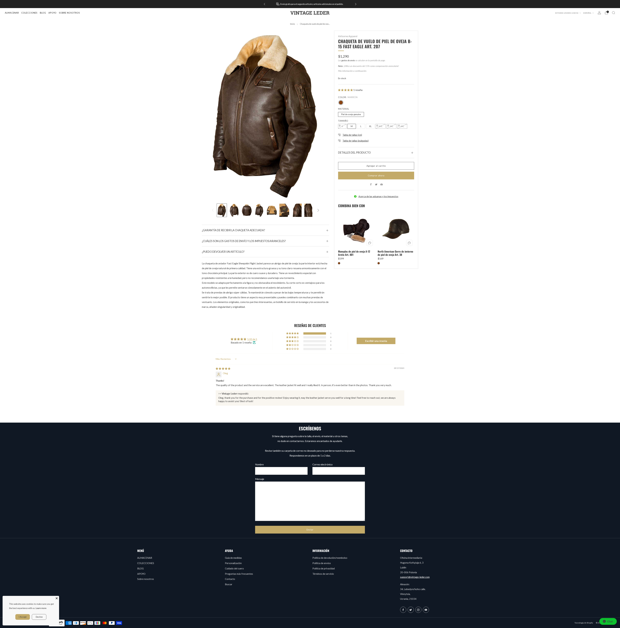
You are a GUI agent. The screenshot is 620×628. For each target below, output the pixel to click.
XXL (380, 126)
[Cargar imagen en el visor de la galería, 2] (234, 210)
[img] (223, 368)
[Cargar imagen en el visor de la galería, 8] (309, 210)
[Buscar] (613, 12)
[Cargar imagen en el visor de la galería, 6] (284, 210)
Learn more (41, 608)
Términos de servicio (323, 573)
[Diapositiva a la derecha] (318, 210)
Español (587, 13)
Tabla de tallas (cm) (352, 134)
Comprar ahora (376, 175)
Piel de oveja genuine (351, 114)
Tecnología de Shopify (583, 623)
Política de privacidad (323, 568)
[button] (345, 89)
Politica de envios (321, 563)
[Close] (56, 598)
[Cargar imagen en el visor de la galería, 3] (247, 210)
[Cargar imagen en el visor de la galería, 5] (272, 210)
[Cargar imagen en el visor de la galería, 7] (297, 210)
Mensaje (259, 478)
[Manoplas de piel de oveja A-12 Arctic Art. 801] (356, 229)
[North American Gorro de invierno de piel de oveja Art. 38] (396, 229)
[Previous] (264, 4)
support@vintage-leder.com (415, 577)
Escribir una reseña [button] (376, 340)
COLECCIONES (29, 12)
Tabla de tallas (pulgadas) (355, 140)
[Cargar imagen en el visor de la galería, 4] (259, 210)
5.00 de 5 (252, 339)
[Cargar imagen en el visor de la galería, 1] (222, 210)
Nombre (259, 464)
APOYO (141, 573)
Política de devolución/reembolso (329, 557)
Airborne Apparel (347, 36)
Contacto (230, 578)
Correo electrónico (322, 464)
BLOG (140, 568)
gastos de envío (348, 60)
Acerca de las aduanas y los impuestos (378, 196)
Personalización (233, 563)
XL (370, 126)
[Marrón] (341, 102)
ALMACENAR (12, 12)
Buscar (228, 584)
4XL (402, 126)
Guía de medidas (233, 557)
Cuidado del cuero (234, 568)
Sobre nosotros (145, 578)
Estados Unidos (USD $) (567, 13)
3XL (391, 126)
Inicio (292, 24)
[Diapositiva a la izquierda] (213, 210)
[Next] (356, 4)
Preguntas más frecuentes (239, 573)
